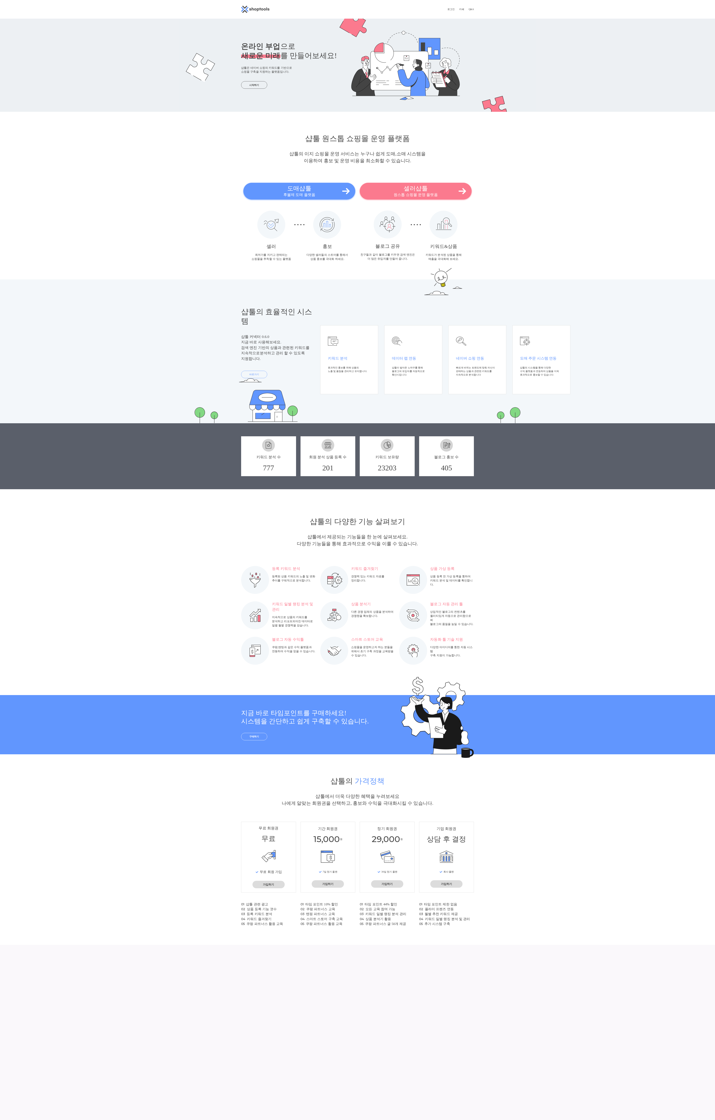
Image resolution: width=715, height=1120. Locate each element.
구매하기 (254, 736)
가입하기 (268, 884)
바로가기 (254, 374)
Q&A (471, 9)
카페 (461, 9)
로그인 (451, 9)
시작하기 (254, 85)
